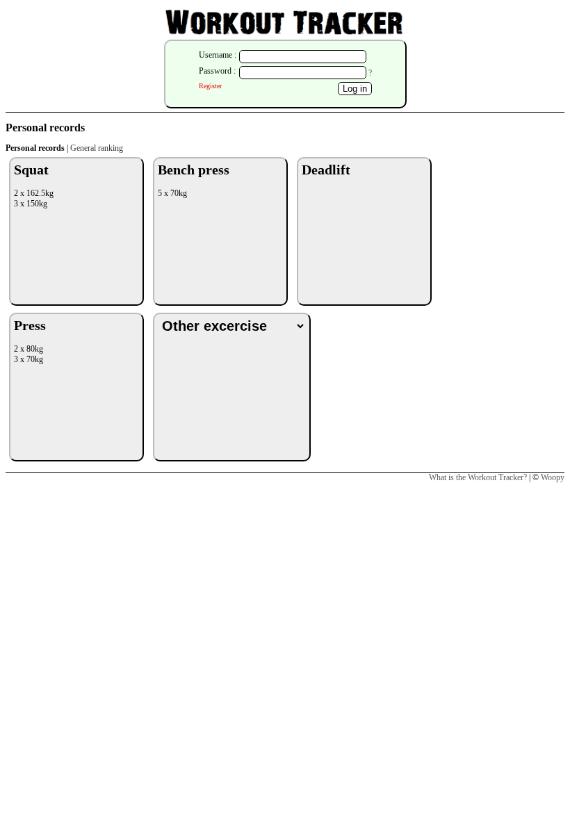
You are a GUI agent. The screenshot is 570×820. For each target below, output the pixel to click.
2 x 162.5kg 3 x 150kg (34, 185)
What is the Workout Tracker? (478, 477)
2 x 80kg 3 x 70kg (30, 341)
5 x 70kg (193, 180)
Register (210, 86)
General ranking (96, 148)
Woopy (552, 477)
